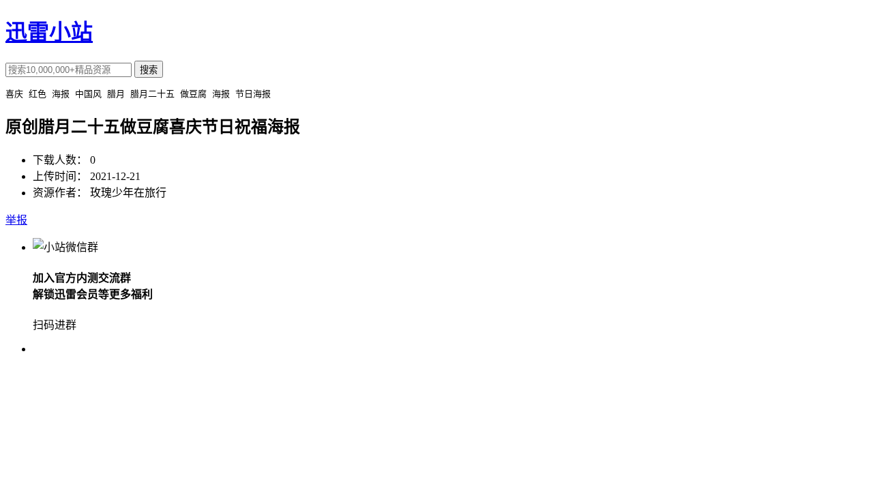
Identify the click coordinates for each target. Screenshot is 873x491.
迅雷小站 (49, 32)
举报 (16, 220)
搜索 (149, 70)
